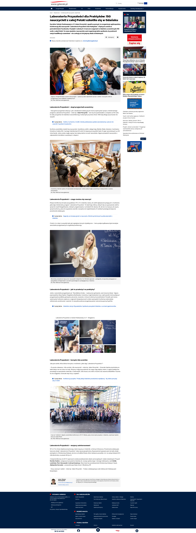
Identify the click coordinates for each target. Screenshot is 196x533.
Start (51, 13)
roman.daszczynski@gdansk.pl (65, 482)
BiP (52, 507)
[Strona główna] (51, 9)
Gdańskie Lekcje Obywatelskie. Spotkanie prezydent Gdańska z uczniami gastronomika (89, 306)
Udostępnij (111, 37)
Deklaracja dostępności (56, 505)
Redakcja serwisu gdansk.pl (57, 502)
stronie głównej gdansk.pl (90, 41)
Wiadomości (57, 13)
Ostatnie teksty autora (63, 485)
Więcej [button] (142, 139)
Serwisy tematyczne (136, 9)
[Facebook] (78, 531)
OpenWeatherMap (63, 509)
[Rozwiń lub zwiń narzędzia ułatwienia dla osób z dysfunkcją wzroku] (137, 530)
